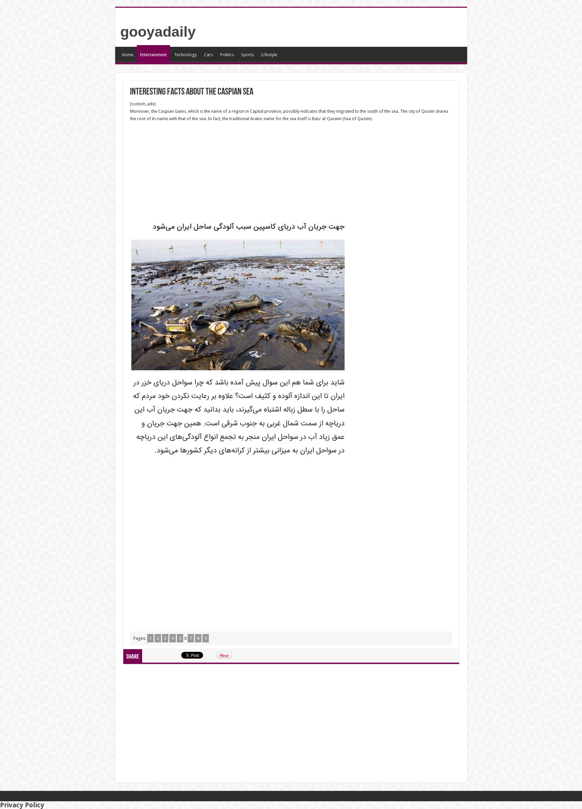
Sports (247, 54)
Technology (185, 54)
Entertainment (153, 54)
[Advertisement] (291, 172)
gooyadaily (158, 32)
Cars (208, 54)
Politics (227, 54)
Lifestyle (269, 54)
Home (127, 54)
